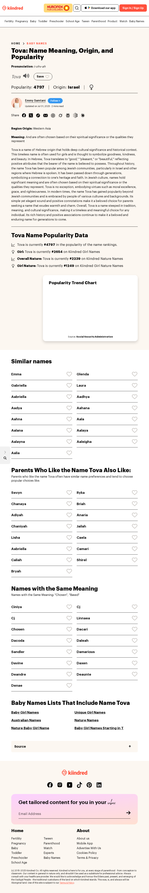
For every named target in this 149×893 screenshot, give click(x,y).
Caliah (16, 560)
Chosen (17, 629)
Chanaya (18, 504)
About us (83, 838)
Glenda (83, 374)
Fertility (9, 21)
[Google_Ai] (75, 115)
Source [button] (20, 746)
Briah (81, 504)
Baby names (37, 43)
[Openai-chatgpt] (53, 115)
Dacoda (17, 640)
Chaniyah (19, 526)
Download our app (103, 8)
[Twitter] (31, 115)
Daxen (82, 663)
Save (40, 76)
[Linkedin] (38, 115)
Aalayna (18, 441)
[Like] (69, 374)
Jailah (81, 526)
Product (112, 21)
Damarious (86, 652)
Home (15, 43)
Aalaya (82, 430)
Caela (81, 537)
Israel (74, 87)
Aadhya (83, 396)
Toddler (42, 21)
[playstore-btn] (89, 8)
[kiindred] (12, 8)
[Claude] (82, 115)
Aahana (83, 408)
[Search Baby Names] (5, 459)
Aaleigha (84, 441)
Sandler (18, 652)
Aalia (15, 453)
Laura (81, 385)
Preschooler (57, 21)
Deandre (18, 674)
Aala (80, 419)
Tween (85, 21)
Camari (83, 549)
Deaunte (84, 674)
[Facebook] (24, 115)
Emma (16, 374)
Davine (17, 663)
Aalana (17, 430)
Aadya (16, 408)
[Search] (76, 8)
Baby (33, 21)
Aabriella (18, 396)
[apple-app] (85, 8)
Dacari (82, 629)
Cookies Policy (87, 853)
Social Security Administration (94, 337)
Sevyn (16, 492)
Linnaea (83, 618)
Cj (78, 607)
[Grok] (60, 115)
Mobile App (85, 843)
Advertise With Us (89, 848)
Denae (16, 685)
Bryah (16, 571)
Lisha (15, 537)
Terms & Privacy (87, 857)
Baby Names (136, 21)
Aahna (16, 419)
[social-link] (50, 785)
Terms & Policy (67, 883)
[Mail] (45, 115)
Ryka (81, 492)
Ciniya (16, 607)
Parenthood (99, 21)
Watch (123, 21)
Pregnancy (21, 21)
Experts (49, 853)
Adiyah (17, 515)
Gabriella (19, 385)
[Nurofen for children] (58, 8)
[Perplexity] (68, 115)
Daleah (82, 640)
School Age (73, 21)
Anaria (82, 515)
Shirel (82, 560)
